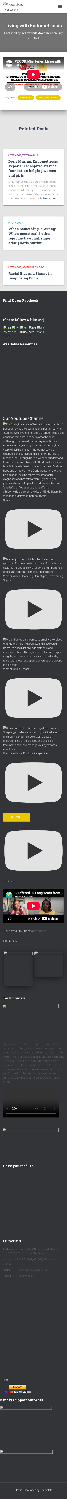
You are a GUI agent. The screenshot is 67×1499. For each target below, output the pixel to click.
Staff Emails (10, 940)
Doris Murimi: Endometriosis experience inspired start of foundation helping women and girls (33, 168)
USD (5, 1380)
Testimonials (30, 155)
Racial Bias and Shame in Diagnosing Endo (30, 275)
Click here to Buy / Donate (18, 930)
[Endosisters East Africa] (18, 6)
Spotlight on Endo (48, 98)
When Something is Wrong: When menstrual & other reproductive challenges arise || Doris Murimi (32, 236)
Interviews (25, 98)
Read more (49, 198)
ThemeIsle (46, 1490)
